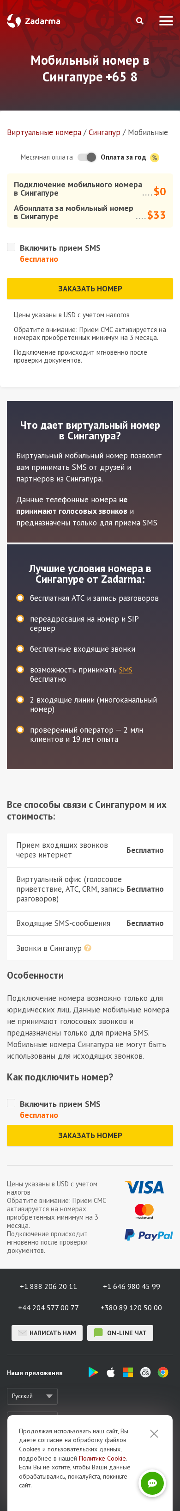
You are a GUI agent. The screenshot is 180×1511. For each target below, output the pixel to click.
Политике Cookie (102, 1458)
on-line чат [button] (126, 1333)
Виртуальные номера (44, 132)
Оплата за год (124, 157)
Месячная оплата (47, 157)
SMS (125, 669)
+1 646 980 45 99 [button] (131, 1286)
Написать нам (53, 1333)
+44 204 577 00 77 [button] (48, 1307)
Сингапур (104, 132)
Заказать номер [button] (90, 289)
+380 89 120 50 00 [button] (131, 1307)
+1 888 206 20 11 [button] (48, 1286)
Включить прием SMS (60, 247)
